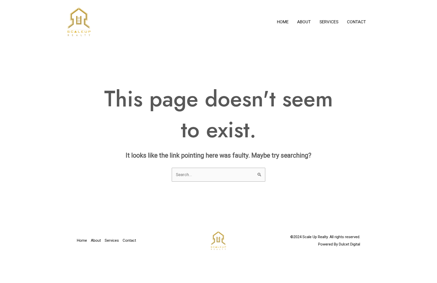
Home (283, 21)
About (304, 21)
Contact (356, 21)
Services (328, 21)
